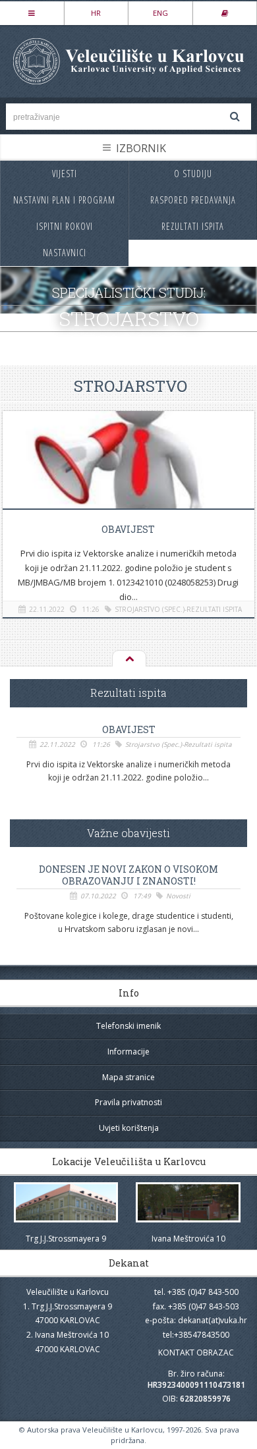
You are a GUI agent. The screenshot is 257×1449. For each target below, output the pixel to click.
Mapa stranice (128, 1077)
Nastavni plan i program (64, 200)
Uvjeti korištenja (129, 1128)
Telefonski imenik (128, 1025)
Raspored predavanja (193, 200)
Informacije (128, 1051)
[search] (234, 116)
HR (96, 13)
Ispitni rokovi (64, 226)
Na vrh (128, 659)
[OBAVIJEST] (128, 473)
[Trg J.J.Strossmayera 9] (66, 1202)
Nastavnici (64, 252)
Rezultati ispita (192, 226)
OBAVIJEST (128, 529)
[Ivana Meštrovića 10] (188, 1202)
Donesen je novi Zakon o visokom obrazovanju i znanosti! (128, 875)
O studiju (193, 173)
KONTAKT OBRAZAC (196, 1352)
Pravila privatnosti (128, 1102)
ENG (160, 13)
